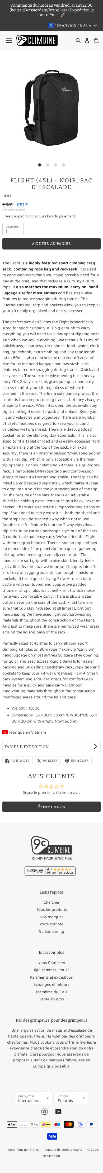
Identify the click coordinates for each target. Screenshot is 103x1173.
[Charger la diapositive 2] (47, 165)
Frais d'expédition (17, 216)
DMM (6, 196)
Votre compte (51, 924)
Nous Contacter (51, 962)
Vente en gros (51, 999)
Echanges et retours (51, 984)
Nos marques (51, 916)
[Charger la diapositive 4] (63, 165)
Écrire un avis (51, 806)
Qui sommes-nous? (51, 970)
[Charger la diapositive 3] (55, 165)
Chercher (52, 902)
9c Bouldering (51, 931)
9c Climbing (51, 1156)
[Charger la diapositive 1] (39, 165)
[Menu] (9, 40)
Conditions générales (23, 1150)
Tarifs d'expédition (26, 747)
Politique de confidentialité (63, 1150)
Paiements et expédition (51, 977)
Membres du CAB (51, 992)
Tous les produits (51, 909)
